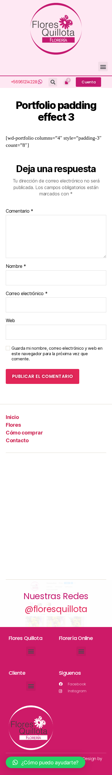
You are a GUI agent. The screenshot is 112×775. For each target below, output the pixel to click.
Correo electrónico (27, 293)
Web (10, 320)
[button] (103, 66)
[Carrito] (66, 82)
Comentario (19, 211)
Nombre (16, 266)
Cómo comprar (24, 433)
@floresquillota (56, 609)
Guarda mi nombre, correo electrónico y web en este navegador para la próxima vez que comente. (57, 354)
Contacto (17, 440)
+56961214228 (24, 82)
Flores (13, 425)
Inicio (12, 417)
